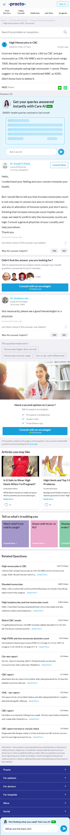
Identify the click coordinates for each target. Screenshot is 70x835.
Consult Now (59, 164)
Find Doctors (7, 11)
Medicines (35, 13)
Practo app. (33, 444)
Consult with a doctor (18, 20)
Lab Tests (49, 13)
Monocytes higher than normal (20, 349)
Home (3, 20)
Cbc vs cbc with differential (50, 355)
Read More (42, 574)
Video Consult (21, 11)
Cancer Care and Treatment (43, 20)
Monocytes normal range (17, 355)
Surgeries (63, 13)
